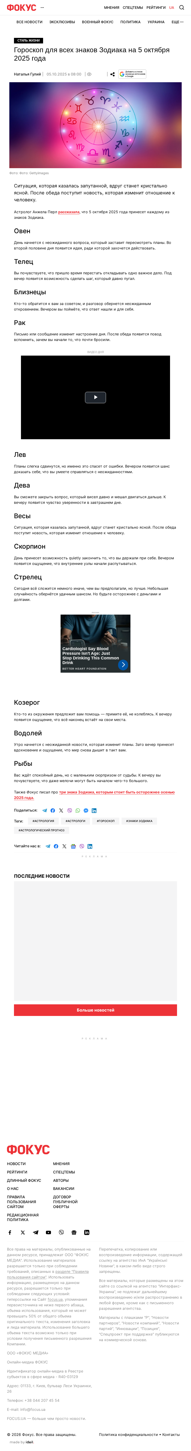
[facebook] (10, 1232)
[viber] (61, 1232)
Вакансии (63, 1188)
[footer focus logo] (28, 1149)
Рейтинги (156, 7)
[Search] (182, 7)
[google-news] (74, 1232)
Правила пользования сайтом (21, 1202)
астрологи (76, 821)
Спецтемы (133, 7)
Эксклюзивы (62, 22)
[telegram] (35, 1232)
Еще (175, 22)
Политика (130, 22)
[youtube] (48, 1232)
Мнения (111, 7)
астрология (44, 821)
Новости (16, 1163)
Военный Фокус (97, 22)
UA (171, 7)
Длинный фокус (24, 1180)
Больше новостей (95, 1010)
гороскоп (107, 821)
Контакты (171, 1434)
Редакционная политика (23, 1217)
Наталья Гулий (27, 74)
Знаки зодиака (140, 821)
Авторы (61, 1180)
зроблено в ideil (22, 1442)
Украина (156, 22)
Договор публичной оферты (65, 1202)
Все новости (29, 22)
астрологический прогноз (42, 830)
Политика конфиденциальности (128, 1434)
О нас (13, 1188)
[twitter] (22, 1232)
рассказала (68, 212)
